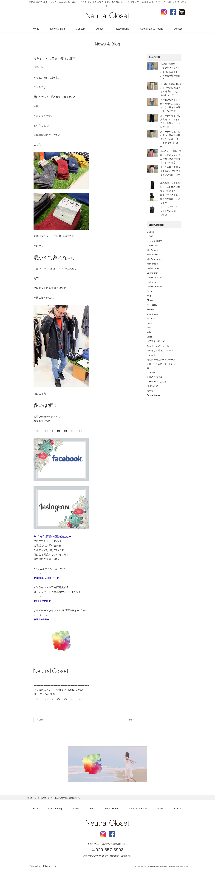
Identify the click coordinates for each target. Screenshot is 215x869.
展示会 (150, 390)
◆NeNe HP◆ (41, 619)
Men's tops (152, 263)
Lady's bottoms (154, 277)
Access (178, 28)
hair (149, 327)
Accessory (152, 305)
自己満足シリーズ (155, 341)
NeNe (150, 291)
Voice (149, 336)
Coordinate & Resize (151, 28)
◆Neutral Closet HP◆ (46, 578)
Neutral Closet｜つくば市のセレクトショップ (107, 15)
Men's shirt (152, 254)
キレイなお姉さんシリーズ (160, 350)
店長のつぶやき (154, 377)
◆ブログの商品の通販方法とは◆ (52, 536)
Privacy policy (49, 866)
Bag (149, 295)
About (99, 28)
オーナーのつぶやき (157, 381)
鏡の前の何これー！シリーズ (161, 359)
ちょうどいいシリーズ (158, 346)
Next (130, 720)
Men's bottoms (154, 259)
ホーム (33, 798)
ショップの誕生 (154, 241)
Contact (178, 808)
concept (151, 355)
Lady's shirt (152, 273)
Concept (80, 28)
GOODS (151, 372)
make (149, 323)
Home (35, 28)
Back (40, 720)
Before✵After (153, 395)
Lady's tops (152, 282)
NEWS (150, 236)
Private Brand (121, 28)
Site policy (35, 866)
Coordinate (152, 314)
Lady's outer (153, 268)
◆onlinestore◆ (42, 601)
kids (149, 332)
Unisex (150, 232)
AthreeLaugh (183, 866)
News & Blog (57, 28)
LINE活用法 (152, 386)
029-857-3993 (110, 849)
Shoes (150, 300)
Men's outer (153, 250)
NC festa (151, 318)
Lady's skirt (152, 245)
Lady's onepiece (155, 286)
